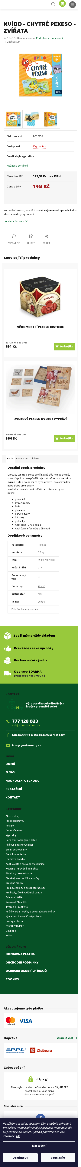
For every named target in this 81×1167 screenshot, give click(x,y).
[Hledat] (53, 4)
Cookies (12, 979)
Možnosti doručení (17, 166)
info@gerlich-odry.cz (26, 745)
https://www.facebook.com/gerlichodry (38, 735)
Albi (40, 594)
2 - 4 (40, 568)
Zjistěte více (65, 1038)
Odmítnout (20, 1158)
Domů (10, 764)
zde (18, 1136)
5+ (39, 577)
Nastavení (39, 1146)
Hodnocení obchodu (22, 781)
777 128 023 (25, 721)
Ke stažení (14, 789)
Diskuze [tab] (35, 458)
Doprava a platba (20, 954)
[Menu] (72, 4)
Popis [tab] (10, 458)
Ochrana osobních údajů (26, 971)
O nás (10, 772)
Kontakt (13, 797)
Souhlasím (58, 1158)
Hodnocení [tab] (22, 458)
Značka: (13, 42)
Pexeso (42, 545)
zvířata (42, 602)
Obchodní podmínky (22, 963)
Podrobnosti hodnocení (49, 38)
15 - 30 (41, 586)
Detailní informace (14, 221)
